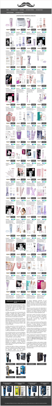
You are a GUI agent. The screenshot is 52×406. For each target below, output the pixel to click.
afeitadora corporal (30, 9)
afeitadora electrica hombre (20, 383)
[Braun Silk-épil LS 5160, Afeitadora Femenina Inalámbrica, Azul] (31, 154)
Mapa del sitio (25, 401)
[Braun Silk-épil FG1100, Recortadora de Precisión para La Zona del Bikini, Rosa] (31, 98)
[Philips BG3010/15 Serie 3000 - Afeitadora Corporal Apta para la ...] (21, 371)
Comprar (12, 29)
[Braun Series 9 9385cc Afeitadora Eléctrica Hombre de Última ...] (10, 371)
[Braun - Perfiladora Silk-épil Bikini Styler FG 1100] (41, 154)
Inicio (8, 9)
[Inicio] (26, 7)
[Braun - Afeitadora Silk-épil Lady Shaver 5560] (21, 98)
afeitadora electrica (20, 12)
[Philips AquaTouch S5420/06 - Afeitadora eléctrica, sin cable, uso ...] (10, 357)
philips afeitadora (10, 12)
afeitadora (22, 9)
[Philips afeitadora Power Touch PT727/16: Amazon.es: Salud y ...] (31, 357)
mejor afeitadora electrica (7, 383)
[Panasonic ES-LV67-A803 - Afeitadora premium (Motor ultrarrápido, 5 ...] (41, 357)
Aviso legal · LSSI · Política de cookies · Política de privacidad (26, 399)
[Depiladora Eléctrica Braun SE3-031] (10, 154)
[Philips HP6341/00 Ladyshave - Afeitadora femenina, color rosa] (31, 23)
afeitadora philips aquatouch (32, 383)
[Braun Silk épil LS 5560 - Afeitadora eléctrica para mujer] (31, 42)
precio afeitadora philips (44, 383)
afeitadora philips (14, 9)
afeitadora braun (39, 9)
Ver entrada (10, 364)
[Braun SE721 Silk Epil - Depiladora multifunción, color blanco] (21, 23)
